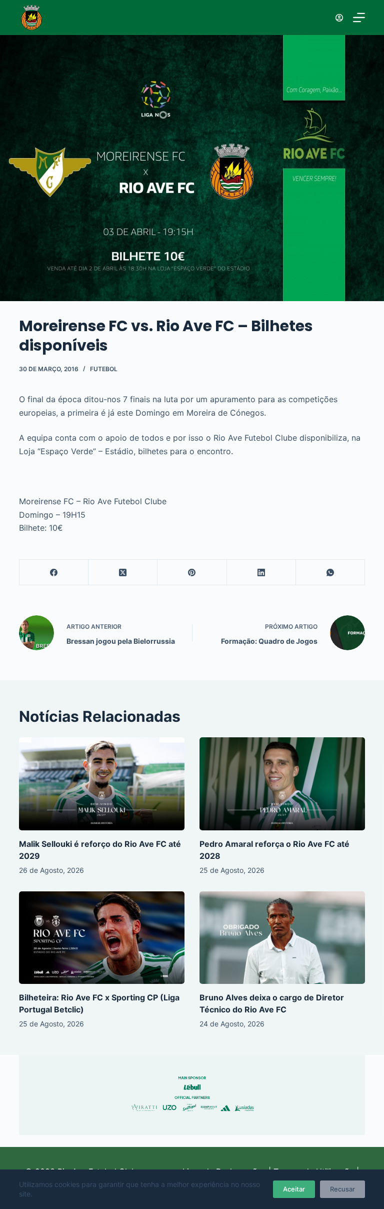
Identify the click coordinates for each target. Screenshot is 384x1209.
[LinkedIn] (261, 572)
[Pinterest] (192, 572)
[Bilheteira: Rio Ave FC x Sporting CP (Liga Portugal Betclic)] (101, 937)
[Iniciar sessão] (339, 18)
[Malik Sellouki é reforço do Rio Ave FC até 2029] (101, 783)
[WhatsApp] (330, 572)
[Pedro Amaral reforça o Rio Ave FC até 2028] (282, 783)
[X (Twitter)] (123, 572)
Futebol (104, 369)
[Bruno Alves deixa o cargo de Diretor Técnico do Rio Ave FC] (282, 937)
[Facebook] (54, 572)
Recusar (342, 1189)
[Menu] (359, 18)
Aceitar (294, 1189)
